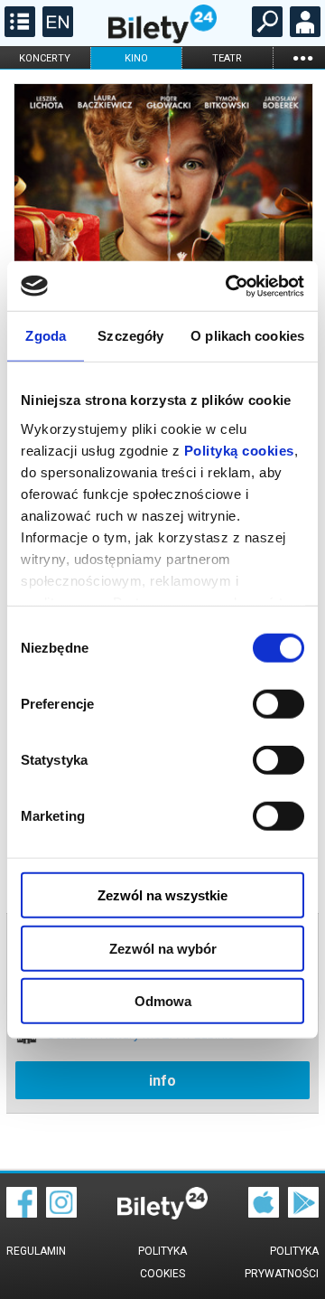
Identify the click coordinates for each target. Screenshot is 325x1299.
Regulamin (36, 1251)
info (162, 1080)
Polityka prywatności (282, 1262)
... (302, 57)
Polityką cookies (239, 449)
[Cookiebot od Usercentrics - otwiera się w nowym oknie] (229, 285)
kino (136, 58)
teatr (227, 58)
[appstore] (263, 1213)
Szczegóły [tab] (130, 336)
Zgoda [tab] (45, 336)
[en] (55, 32)
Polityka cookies (162, 1262)
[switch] (278, 704)
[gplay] (303, 1213)
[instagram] (61, 1213)
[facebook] (21, 1213)
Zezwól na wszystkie (163, 895)
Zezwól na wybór (163, 947)
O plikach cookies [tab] (247, 336)
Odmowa (163, 1001)
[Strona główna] (162, 39)
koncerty (44, 58)
